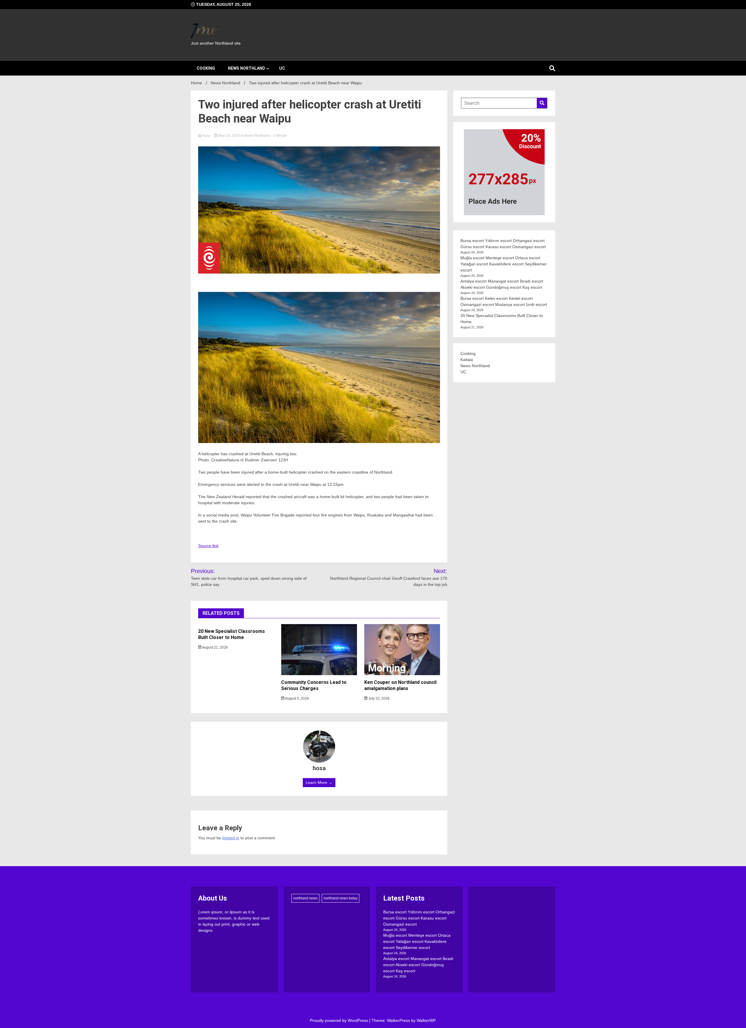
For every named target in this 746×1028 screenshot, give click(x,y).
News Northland (246, 68)
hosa (206, 136)
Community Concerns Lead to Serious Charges (313, 685)
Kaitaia (466, 359)
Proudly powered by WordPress (339, 1020)
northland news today (340, 898)
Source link (208, 545)
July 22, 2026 (378, 698)
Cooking (206, 68)
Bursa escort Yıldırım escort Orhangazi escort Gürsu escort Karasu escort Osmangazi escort (419, 918)
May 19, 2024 (229, 136)
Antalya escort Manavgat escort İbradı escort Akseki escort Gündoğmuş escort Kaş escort (418, 964)
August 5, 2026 (296, 698)
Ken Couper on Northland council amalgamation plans (400, 685)
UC (282, 68)
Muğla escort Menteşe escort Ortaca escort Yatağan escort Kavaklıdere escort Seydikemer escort (503, 263)
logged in (230, 838)
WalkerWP (426, 1020)
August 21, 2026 (214, 647)
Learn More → (319, 782)
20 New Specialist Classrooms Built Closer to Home (231, 634)
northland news (305, 898)
